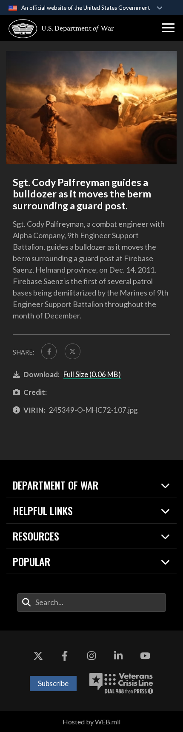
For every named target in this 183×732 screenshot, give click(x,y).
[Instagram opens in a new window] (91, 656)
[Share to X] (72, 351)
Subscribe (53, 683)
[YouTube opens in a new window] (145, 656)
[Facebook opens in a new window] (64, 656)
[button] (168, 28)
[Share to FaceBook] (49, 351)
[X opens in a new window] (38, 656)
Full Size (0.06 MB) (92, 374)
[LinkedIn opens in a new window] (118, 656)
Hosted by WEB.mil (91, 722)
